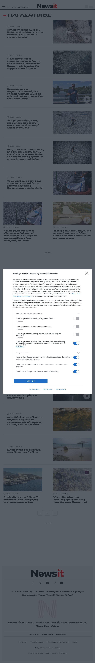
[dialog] (47, 331)
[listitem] (47, 313)
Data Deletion (34, 389)
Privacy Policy (61, 389)
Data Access (47, 389)
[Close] (87, 274)
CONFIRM (31, 381)
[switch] (76, 318)
